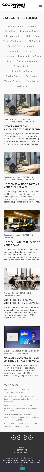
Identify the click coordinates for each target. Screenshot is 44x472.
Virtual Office (33, 81)
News (9, 61)
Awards (32, 26)
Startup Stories (13, 76)
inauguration (30, 46)
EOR (28, 36)
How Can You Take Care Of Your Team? (22, 243)
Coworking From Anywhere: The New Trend (22, 128)
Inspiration (15, 51)
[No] (41, 463)
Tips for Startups (13, 81)
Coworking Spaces (29, 31)
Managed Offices (22, 453)
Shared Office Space (22, 71)
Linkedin (30, 437)
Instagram (25, 437)
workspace (22, 86)
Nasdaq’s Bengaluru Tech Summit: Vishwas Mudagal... (22, 359)
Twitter (19, 437)
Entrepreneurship (12, 36)
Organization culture (27, 61)
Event (37, 36)
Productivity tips (22, 66)
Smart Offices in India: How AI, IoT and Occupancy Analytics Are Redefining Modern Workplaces (21, 399)
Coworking (10, 31)
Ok (23, 468)
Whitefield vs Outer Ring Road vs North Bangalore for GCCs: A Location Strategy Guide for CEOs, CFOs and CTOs (22, 417)
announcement (16, 26)
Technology (32, 76)
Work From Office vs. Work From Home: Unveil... (22, 301)
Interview (29, 51)
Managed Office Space (29, 56)
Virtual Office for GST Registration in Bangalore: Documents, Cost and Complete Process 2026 (20, 408)
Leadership (8, 56)
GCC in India (35, 41)
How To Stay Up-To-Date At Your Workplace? (21, 186)
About (22, 447)
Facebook (13, 437)
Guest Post (13, 46)
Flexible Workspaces (13, 41)
